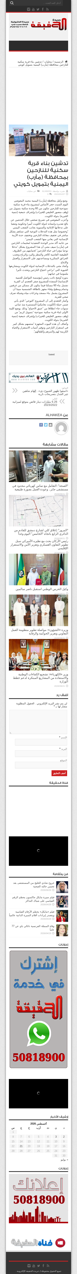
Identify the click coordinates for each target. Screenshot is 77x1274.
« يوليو (64, 1159)
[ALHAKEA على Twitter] (46, 425)
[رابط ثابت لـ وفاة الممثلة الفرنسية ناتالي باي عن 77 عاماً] (62, 935)
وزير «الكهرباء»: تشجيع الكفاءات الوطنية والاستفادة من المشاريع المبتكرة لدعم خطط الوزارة (40, 678)
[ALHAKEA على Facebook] (41, 425)
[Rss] (48, 9)
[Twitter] (38, 9)
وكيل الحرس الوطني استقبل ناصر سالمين (42, 589)
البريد (64, 748)
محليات (48, 61)
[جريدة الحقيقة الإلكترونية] (38, 28)
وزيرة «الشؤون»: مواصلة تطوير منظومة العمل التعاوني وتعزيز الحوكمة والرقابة (39, 631)
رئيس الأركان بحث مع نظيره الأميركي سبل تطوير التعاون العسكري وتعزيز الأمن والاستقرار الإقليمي (39, 544)
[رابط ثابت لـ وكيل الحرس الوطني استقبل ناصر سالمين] (38, 584)
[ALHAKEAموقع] (50, 425)
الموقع (63, 760)
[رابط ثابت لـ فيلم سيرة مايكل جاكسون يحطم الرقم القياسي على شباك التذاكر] (62, 906)
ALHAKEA (47, 191)
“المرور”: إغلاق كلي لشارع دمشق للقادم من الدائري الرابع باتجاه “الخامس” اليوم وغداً (41, 531)
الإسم (64, 737)
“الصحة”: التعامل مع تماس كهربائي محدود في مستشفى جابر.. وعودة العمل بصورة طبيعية (40, 487)
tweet (52, 354)
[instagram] (29, 9)
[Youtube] (33, 9)
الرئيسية (59, 61)
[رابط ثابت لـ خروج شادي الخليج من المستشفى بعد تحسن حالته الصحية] (62, 892)
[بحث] (12, 3)
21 (21, 1146)
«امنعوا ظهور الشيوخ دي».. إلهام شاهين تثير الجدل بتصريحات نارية (45, 391)
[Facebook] (43, 9)
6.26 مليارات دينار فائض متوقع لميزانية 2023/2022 (34, 402)
